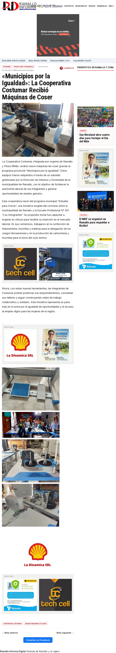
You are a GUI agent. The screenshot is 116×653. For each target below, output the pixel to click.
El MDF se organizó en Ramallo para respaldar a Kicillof (94, 222)
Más (111, 6)
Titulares (36, 6)
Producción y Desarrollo (24, 67)
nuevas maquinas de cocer (35, 624)
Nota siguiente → (65, 633)
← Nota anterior (10, 633)
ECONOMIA (7, 67)
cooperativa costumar (12, 624)
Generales (102, 6)
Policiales (58, 6)
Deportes (69, 6)
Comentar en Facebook (38, 640)
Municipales (81, 6)
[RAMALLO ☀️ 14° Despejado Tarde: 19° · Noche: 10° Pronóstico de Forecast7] (95, 87)
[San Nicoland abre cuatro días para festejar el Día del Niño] (95, 117)
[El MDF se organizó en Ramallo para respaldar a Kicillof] (95, 201)
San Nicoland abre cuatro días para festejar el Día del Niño (94, 138)
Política (47, 6)
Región (92, 6)
